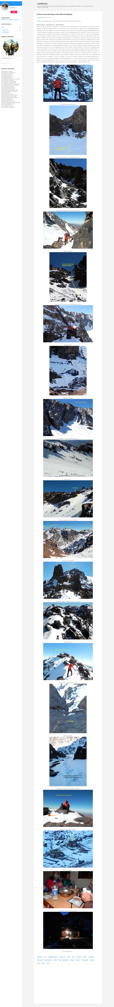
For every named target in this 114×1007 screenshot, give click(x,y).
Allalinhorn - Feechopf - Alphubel (10, 19)
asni (45, 957)
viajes (43, 963)
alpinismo (39, 957)
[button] (98, 14)
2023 (2, 27)
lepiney (85, 957)
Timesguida (85, 960)
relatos (78, 960)
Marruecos (40, 960)
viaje (38, 963)
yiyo (48, 963)
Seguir (14, 12)
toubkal (92, 960)
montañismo (48, 960)
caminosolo (62, 957)
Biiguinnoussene (53, 957)
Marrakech (91, 957)
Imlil (73, 957)
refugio (72, 960)
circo (68, 957)
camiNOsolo (42, 4)
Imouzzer (78, 957)
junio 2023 (5, 30)
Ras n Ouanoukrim (64, 960)
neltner (55, 960)
